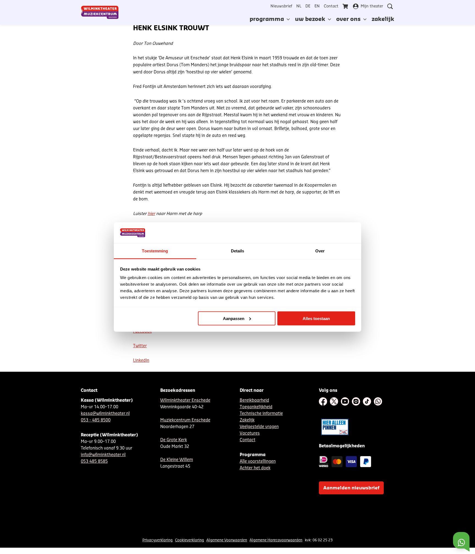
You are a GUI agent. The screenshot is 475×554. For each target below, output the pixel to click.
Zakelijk (247, 420)
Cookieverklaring (189, 540)
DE (307, 6)
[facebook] (323, 401)
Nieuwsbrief (281, 6)
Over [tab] (320, 251)
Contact (331, 6)
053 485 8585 (94, 461)
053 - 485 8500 (96, 420)
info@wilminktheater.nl (103, 455)
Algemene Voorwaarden (226, 540)
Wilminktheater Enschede (185, 400)
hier (151, 214)
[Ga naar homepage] (100, 12)
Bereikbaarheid (254, 400)
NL (298, 6)
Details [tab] (237, 251)
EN (317, 6)
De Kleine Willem (176, 460)
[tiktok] (367, 401)
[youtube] (345, 401)
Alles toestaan (316, 318)
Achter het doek (255, 468)
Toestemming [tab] (155, 251)
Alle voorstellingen (258, 461)
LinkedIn (141, 361)
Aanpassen (233, 318)
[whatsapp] (378, 401)
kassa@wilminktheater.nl (105, 414)
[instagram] (356, 401)
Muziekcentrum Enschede (185, 420)
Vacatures (250, 433)
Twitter (140, 346)
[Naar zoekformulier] (390, 6)
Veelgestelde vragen (259, 427)
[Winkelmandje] (345, 6)
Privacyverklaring (157, 540)
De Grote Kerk (173, 440)
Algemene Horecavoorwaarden (276, 540)
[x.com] (334, 401)
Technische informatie (261, 414)
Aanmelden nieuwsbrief (351, 488)
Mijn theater (372, 6)
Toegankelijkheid (256, 407)
